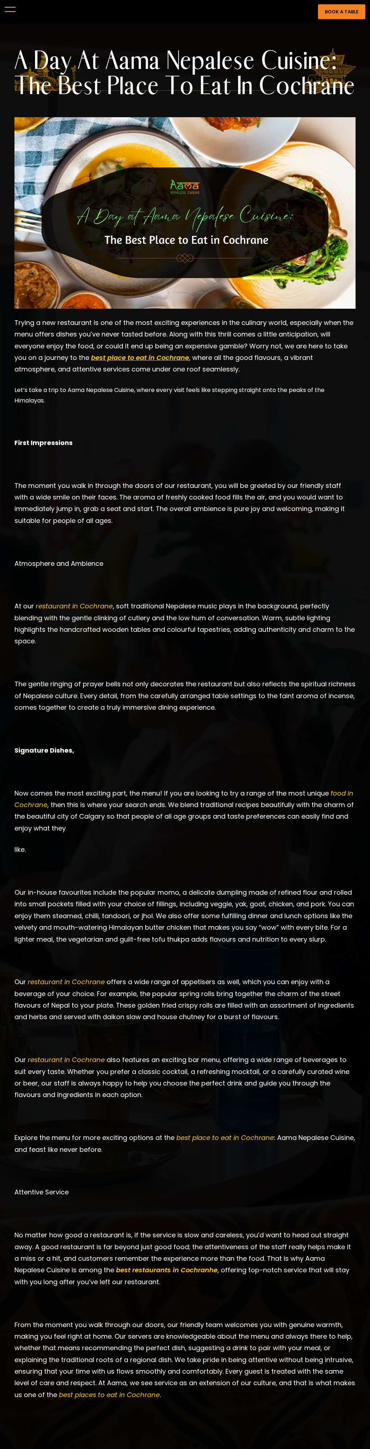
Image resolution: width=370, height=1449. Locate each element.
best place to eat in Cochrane (140, 357)
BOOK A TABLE (341, 11)
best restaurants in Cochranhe (167, 1269)
